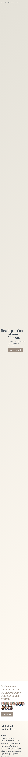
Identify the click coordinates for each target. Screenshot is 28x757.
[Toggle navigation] (25, 2)
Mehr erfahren (14, 350)
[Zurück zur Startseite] (7, 2)
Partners (5, 714)
